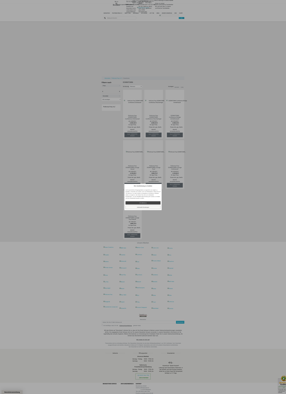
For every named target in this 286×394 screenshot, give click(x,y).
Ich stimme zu (143, 202)
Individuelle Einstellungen (143, 207)
